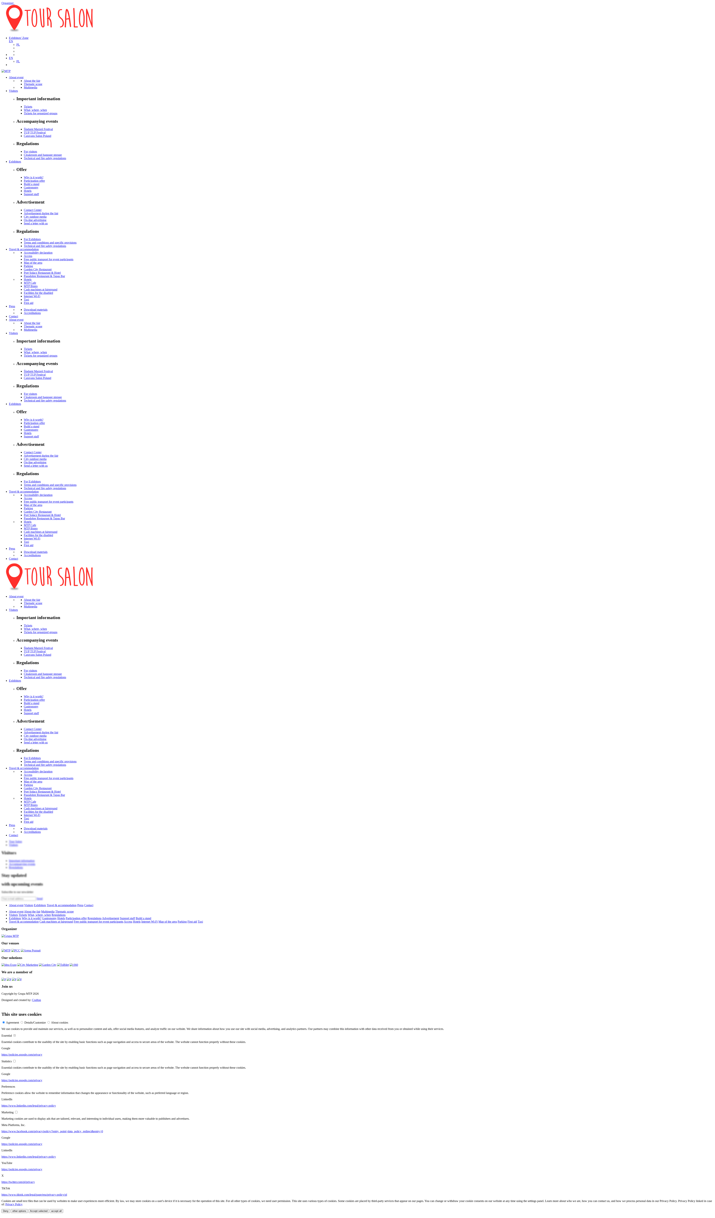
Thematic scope (33, 84)
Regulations (59, 914)
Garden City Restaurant (38, 269)
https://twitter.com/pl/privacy (18, 1182)
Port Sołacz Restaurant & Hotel (42, 272)
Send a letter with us (36, 223)
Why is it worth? (33, 177)
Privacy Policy (14, 1204)
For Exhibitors (32, 239)
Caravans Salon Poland (37, 135)
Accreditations (32, 313)
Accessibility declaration (38, 252)
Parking (28, 266)
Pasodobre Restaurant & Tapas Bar (44, 276)
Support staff (31, 194)
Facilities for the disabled (38, 292)
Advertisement (110, 918)
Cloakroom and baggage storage (43, 154)
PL (18, 44)
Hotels (27, 190)
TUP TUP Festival (35, 132)
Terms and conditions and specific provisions (50, 242)
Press (12, 306)
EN (11, 41)
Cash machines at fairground (40, 289)
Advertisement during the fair (41, 213)
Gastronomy (31, 187)
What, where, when (35, 110)
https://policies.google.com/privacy (21, 1054)
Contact (13, 316)
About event (16, 77)
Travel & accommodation (24, 249)
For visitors (30, 151)
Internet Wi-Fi (32, 296)
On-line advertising (35, 220)
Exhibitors (15, 161)
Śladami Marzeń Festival (38, 129)
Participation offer (34, 180)
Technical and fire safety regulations (45, 158)
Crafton (36, 1000)
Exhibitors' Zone (18, 37)
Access (28, 256)
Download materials (35, 309)
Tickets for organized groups (40, 113)
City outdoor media (35, 216)
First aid (28, 302)
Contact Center (33, 210)
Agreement (12, 1022)
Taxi (26, 299)
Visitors (13, 90)
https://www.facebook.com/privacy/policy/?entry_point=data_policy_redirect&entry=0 (52, 1131)
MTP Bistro (31, 286)
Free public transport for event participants (48, 259)
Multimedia (30, 87)
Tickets (28, 106)
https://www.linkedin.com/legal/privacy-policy (28, 1105)
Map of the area (33, 262)
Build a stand (31, 184)
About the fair (32, 80)
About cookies (59, 1022)
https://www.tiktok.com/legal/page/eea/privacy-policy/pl (34, 1194)
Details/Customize (35, 1022)
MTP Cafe (30, 282)
